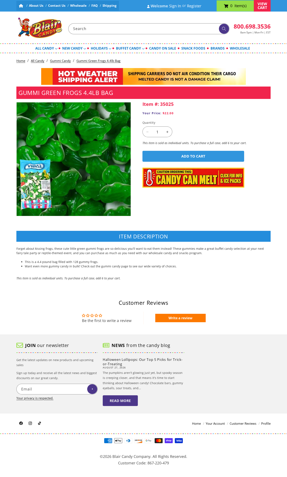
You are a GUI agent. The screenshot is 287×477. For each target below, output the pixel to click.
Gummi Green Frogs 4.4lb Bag (98, 61)
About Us (36, 5)
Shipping (109, 5)
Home (20, 61)
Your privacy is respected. (34, 398)
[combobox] (148, 29)
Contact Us (56, 5)
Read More (120, 400)
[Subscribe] (92, 389)
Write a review (180, 318)
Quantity (148, 123)
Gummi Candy (60, 61)
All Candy (37, 61)
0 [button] (231, 6)
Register (194, 5)
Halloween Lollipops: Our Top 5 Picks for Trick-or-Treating (142, 361)
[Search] (224, 29)
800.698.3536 (252, 26)
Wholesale (78, 5)
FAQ (94, 5)
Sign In (175, 5)
